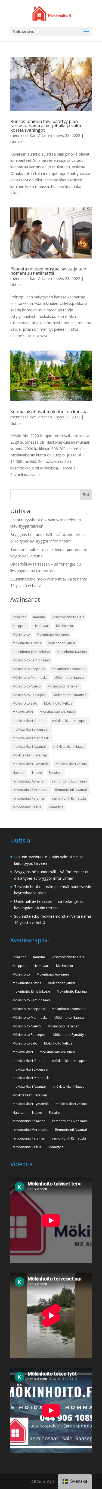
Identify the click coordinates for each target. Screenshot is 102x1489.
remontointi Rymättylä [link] (69, 798)
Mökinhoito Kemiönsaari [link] (31, 660)
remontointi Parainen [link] (29, 798)
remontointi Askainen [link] (29, 781)
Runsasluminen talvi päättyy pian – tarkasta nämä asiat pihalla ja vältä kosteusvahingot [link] (45, 125)
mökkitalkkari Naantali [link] (30, 746)
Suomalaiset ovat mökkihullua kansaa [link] (49, 412)
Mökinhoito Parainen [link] (63, 686)
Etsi (86, 494)
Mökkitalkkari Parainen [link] (30, 755)
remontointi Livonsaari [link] (69, 781)
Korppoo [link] (20, 625)
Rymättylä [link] (55, 807)
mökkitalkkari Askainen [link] (57, 712)
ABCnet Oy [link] (41, 1481)
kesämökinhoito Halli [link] (68, 617)
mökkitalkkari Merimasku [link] (32, 738)
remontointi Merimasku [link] (30, 789)
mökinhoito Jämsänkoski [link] (31, 651)
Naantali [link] (19, 772)
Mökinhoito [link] (21, 634)
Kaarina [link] (39, 617)
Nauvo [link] (37, 772)
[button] (86, 31)
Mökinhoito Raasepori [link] (30, 695)
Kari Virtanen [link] (41, 135)
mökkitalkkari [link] (23, 712)
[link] (51, 12)
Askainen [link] (19, 617)
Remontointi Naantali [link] (71, 789)
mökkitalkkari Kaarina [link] (29, 720)
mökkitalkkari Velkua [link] (71, 764)
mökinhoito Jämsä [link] (62, 643)
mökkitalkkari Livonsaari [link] (31, 729)
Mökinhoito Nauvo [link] (27, 686)
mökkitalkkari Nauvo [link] (69, 746)
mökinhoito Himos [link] (27, 643)
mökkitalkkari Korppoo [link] (70, 720)
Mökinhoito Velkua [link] (58, 703)
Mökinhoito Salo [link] (25, 703)
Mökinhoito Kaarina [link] (72, 651)
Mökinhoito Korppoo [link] (29, 669)
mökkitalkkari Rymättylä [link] (31, 764)
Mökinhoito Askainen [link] (53, 634)
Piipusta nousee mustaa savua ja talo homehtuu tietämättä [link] (48, 271)
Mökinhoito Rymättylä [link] (69, 695)
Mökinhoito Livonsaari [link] (69, 669)
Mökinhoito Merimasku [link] (30, 677)
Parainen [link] (56, 772)
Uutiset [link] (16, 141)
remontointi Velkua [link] (27, 807)
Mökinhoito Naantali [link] (69, 677)
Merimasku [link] (64, 625)
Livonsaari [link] (41, 625)
